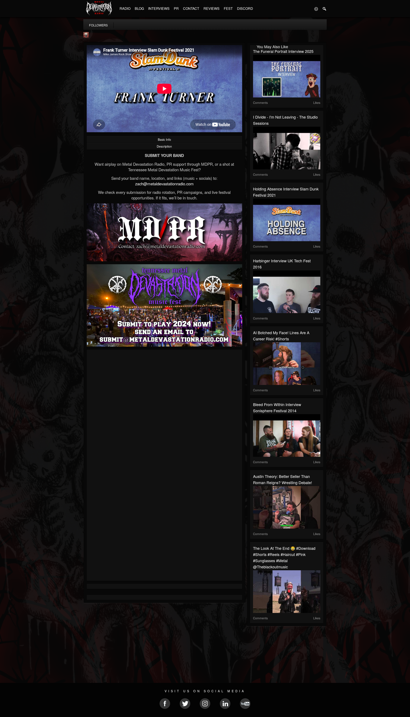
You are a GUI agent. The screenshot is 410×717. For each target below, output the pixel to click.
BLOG (139, 8)
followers (98, 25)
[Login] (316, 8)
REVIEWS (212, 8)
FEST (228, 8)
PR (176, 8)
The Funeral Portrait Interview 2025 (283, 51)
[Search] (324, 8)
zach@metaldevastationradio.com (164, 183)
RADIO (125, 8)
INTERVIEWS (159, 8)
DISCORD (245, 8)
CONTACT (191, 8)
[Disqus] (164, 409)
